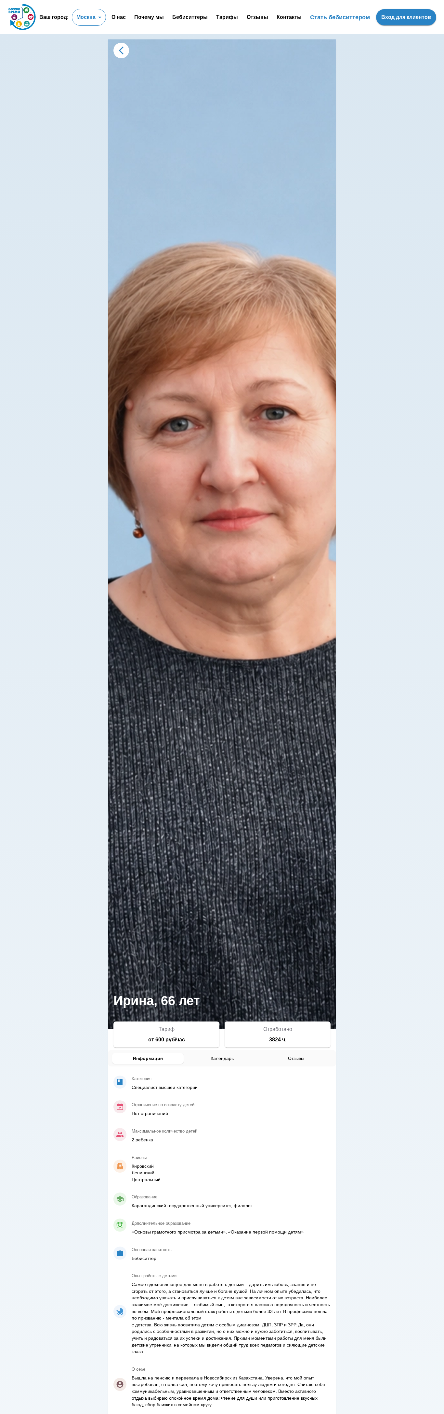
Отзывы (296, 1058)
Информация (148, 1058)
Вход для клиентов (406, 17)
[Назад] (121, 50)
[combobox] (89, 17)
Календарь (222, 1058)
